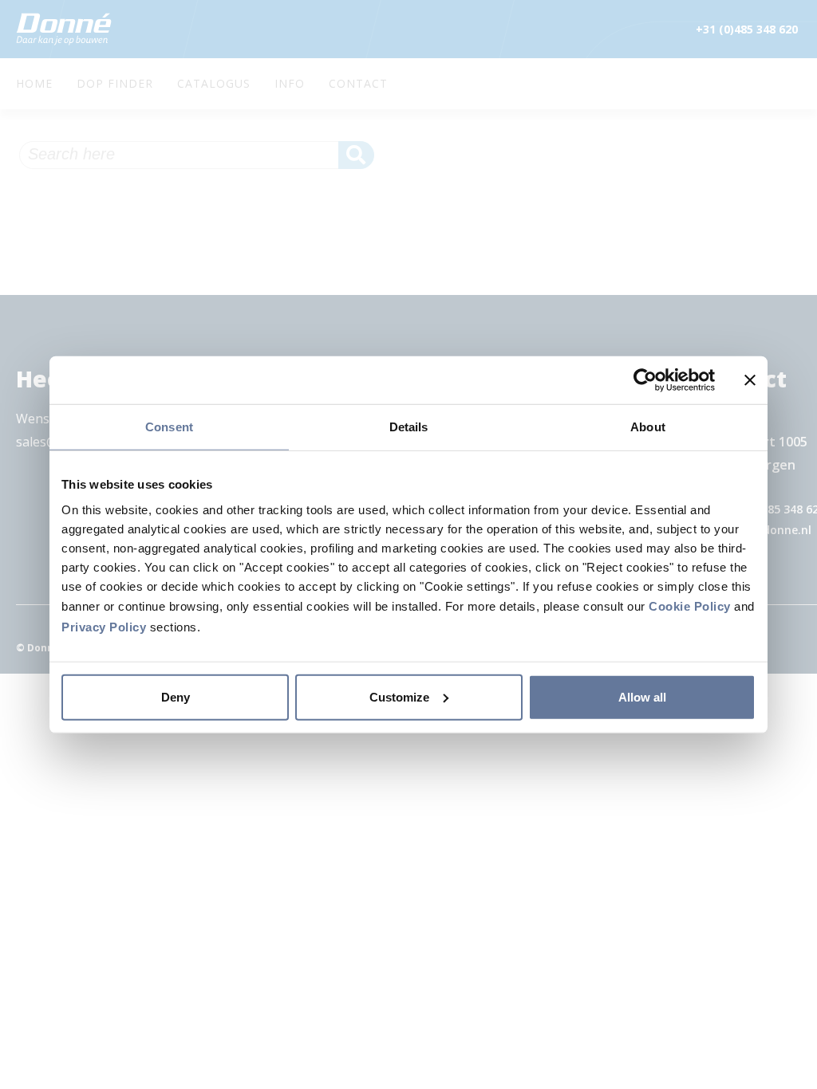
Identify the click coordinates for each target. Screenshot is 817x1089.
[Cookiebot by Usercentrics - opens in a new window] (645, 380)
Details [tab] (408, 427)
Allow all (642, 696)
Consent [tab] (169, 427)
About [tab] (647, 427)
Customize (399, 696)
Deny (175, 696)
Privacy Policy (103, 626)
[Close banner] (750, 380)
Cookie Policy (690, 605)
